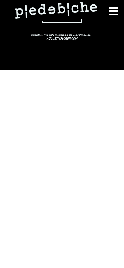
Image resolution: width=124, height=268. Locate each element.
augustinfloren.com (62, 38)
